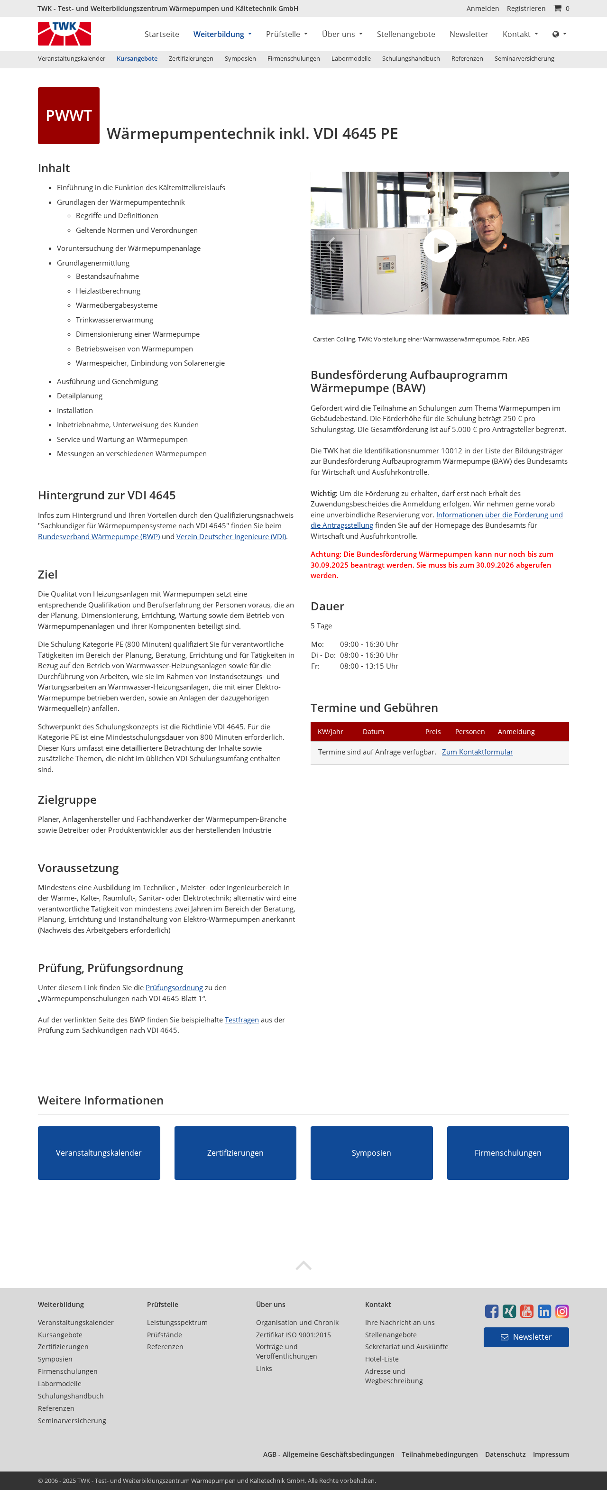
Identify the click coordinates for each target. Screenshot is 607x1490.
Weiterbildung (61, 1304)
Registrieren (526, 8)
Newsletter (469, 34)
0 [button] (567, 8)
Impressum (551, 1454)
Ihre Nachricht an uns (400, 1322)
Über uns (270, 1304)
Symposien (240, 58)
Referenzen (467, 58)
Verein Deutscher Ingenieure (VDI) (231, 536)
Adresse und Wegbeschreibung (394, 1376)
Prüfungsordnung (174, 987)
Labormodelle (351, 58)
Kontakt (378, 1304)
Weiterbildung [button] (219, 34)
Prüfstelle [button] (284, 34)
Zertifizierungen (191, 58)
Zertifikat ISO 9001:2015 (293, 1334)
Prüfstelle (162, 1304)
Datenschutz (505, 1454)
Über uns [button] (339, 34)
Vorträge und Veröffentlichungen (286, 1351)
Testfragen (242, 1019)
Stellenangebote (406, 34)
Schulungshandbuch (411, 58)
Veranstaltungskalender (71, 58)
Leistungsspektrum (177, 1322)
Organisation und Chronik (297, 1322)
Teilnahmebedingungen (440, 1454)
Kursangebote (137, 58)
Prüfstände (164, 1334)
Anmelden (483, 8)
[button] (559, 34)
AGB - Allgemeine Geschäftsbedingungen (329, 1454)
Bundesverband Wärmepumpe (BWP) (99, 536)
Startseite (162, 34)
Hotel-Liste (382, 1358)
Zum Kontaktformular (477, 751)
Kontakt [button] (518, 34)
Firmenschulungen (293, 58)
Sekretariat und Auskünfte (407, 1346)
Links (264, 1368)
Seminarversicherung (524, 58)
